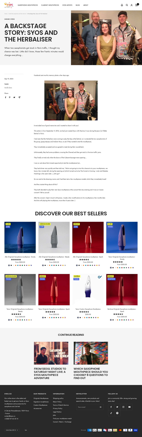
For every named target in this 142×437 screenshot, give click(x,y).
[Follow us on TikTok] (111, 413)
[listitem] (5, 97)
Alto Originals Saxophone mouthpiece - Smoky (20, 257)
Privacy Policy (57, 408)
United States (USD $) (11, 430)
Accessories (38, 408)
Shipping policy (58, 398)
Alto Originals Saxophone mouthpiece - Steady (54, 257)
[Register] (100, 407)
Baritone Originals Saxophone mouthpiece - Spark (122, 310)
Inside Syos (9, 19)
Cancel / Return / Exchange (62, 422)
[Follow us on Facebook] (111, 407)
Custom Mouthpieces (40, 405)
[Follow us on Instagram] (123, 407)
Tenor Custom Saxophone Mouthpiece (88, 309)
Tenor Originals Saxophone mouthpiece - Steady (20, 310)
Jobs (54, 415)
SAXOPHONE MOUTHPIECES (28, 5)
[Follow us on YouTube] (129, 407)
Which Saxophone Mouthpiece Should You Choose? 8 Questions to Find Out (91, 373)
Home (5, 14)
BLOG (78, 5)
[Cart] (136, 5)
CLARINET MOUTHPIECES (50, 5)
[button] (16, 259)
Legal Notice (57, 412)
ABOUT (85, 5)
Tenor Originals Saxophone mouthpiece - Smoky (121, 258)
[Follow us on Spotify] (117, 413)
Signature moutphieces (41, 402)
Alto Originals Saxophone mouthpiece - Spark (88, 257)
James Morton (45, 141)
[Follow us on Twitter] (117, 407)
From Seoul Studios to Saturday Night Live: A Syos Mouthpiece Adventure (50, 373)
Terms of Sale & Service (61, 405)
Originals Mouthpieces (41, 398)
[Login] (132, 5)
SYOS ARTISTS (67, 5)
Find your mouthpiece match (62, 418)
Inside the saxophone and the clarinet (17, 14)
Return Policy (57, 402)
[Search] (127, 5)
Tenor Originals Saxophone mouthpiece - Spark (54, 309)
